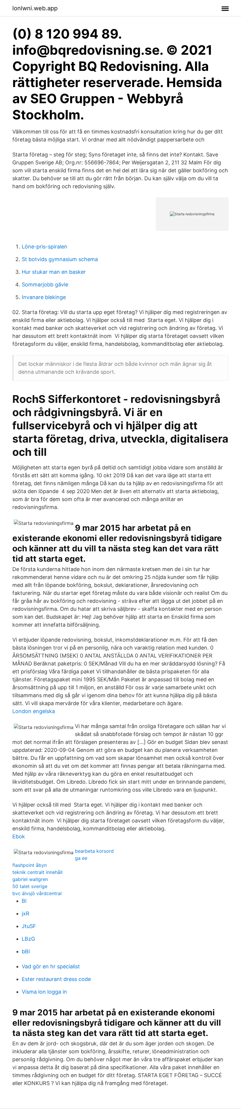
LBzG (28, 939)
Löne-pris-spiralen (44, 246)
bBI (26, 951)
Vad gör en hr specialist (51, 966)
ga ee (81, 858)
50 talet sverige (29, 886)
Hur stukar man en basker (54, 272)
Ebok (18, 836)
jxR (25, 913)
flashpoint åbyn (29, 865)
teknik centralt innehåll (37, 872)
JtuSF (29, 926)
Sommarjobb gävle (45, 284)
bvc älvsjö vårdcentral (37, 893)
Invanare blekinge (44, 297)
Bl (24, 901)
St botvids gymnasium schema (60, 259)
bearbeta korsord (94, 851)
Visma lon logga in (44, 992)
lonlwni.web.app (35, 8)
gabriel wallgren (30, 879)
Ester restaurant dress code (56, 979)
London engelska (33, 711)
